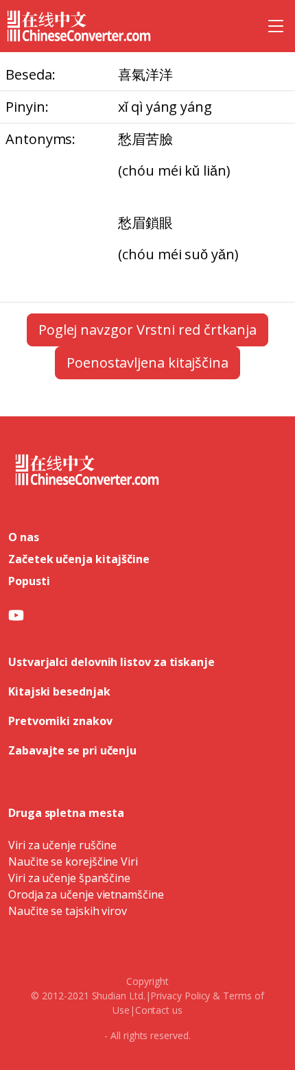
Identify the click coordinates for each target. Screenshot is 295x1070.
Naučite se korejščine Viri (73, 861)
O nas (23, 537)
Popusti (28, 580)
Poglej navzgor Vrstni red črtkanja (147, 329)
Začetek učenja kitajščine (79, 559)
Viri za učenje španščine (69, 877)
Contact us (158, 1009)
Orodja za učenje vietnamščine (86, 894)
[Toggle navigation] (276, 26)
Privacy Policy (180, 995)
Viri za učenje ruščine (62, 845)
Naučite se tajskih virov (67, 910)
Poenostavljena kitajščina (147, 362)
